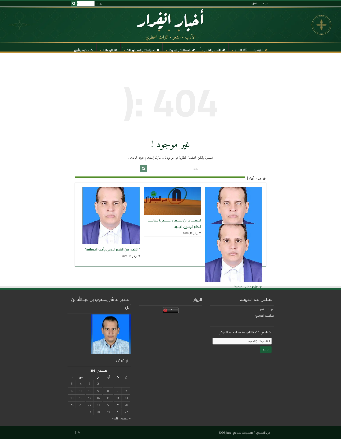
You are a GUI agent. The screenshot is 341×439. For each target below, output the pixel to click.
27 (126, 412)
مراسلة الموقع (264, 315)
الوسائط (108, 49)
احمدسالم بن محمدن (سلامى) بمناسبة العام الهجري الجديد (174, 223)
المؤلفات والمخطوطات (141, 49)
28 (117, 412)
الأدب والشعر (212, 49)
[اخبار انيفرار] (170, 25)
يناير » (115, 418)
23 (98, 405)
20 (126, 405)
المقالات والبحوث (180, 49)
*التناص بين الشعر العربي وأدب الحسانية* (112, 249)
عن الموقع (267, 309)
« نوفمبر (125, 418)
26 (71, 405)
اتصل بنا (253, 3)
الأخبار (239, 49)
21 (117, 405)
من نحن (264, 3)
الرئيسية (259, 49)
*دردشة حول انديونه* (247, 286)
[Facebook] (97, 4)
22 (108, 405)
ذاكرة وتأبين (82, 49)
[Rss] (100, 4)
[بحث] (74, 4)
